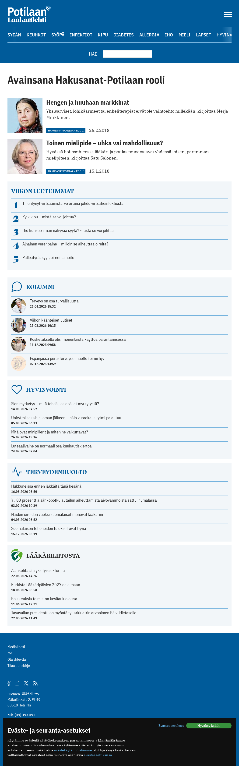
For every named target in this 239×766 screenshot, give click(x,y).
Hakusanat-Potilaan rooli (66, 130)
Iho (169, 35)
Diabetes (123, 35)
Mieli (184, 35)
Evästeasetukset (171, 725)
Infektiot (81, 35)
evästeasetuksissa (98, 755)
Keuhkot (36, 35)
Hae (93, 54)
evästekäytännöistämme (73, 750)
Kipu (103, 35)
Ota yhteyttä (16, 659)
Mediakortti (16, 646)
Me (9, 653)
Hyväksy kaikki (208, 725)
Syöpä (57, 35)
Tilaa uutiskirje (18, 665)
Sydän (14, 35)
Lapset (203, 35)
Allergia (149, 35)
